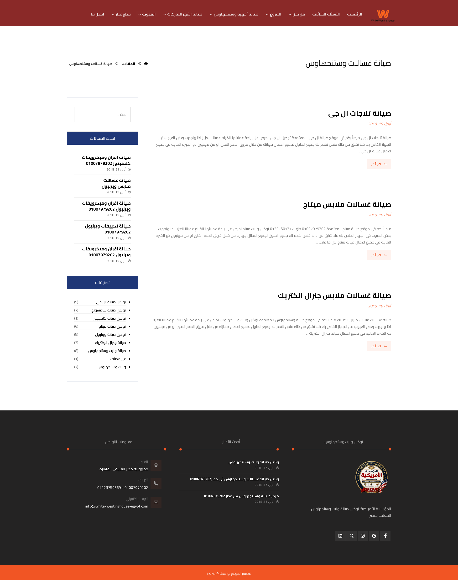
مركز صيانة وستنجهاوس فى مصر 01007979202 (241, 495)
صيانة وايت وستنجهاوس (107, 350)
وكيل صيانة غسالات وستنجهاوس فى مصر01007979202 (234, 479)
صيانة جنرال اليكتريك (110, 342)
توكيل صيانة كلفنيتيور (110, 318)
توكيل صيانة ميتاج (112, 326)
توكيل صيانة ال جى (111, 302)
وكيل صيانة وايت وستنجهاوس (254, 462)
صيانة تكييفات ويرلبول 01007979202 (108, 229)
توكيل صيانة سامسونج (108, 310)
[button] (385, 536)
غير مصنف (118, 358)
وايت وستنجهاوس (112, 366)
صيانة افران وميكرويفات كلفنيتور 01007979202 (106, 160)
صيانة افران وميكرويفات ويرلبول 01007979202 (106, 206)
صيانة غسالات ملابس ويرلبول (116, 183)
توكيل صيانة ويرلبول (110, 334)
